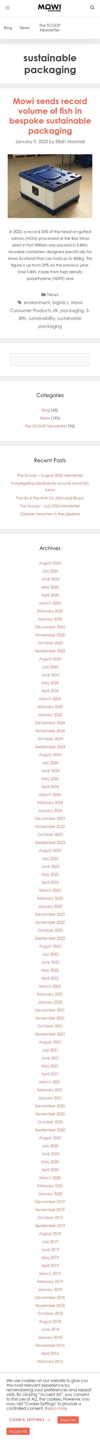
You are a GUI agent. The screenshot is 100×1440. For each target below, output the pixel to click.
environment (37, 302)
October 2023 (50, 834)
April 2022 (50, 978)
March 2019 (50, 1273)
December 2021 (50, 1010)
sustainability (41, 318)
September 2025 (50, 650)
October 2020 (50, 1121)
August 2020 (50, 1137)
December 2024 (50, 722)
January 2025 (50, 714)
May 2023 (50, 874)
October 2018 (50, 1313)
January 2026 (50, 618)
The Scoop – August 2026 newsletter (50, 475)
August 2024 (50, 754)
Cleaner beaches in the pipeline (50, 513)
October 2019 (50, 1217)
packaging (72, 310)
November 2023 (50, 826)
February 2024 (50, 802)
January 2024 (50, 810)
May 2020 (50, 1161)
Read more (56, 1408)
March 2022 (50, 986)
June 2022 (50, 962)
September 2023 (50, 842)
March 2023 (50, 890)
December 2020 (50, 1105)
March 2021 (50, 1081)
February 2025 (50, 706)
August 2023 (50, 850)
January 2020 (50, 1193)
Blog (8, 27)
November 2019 (50, 1209)
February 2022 (50, 994)
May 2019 (50, 1257)
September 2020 (50, 1129)
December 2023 (50, 818)
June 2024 (50, 770)
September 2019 (50, 1225)
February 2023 (50, 898)
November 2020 (50, 1113)
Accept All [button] (18, 1431)
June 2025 (50, 674)
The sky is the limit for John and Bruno (50, 497)
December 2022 (50, 914)
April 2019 (50, 1265)
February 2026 (50, 610)
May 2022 (50, 970)
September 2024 (50, 746)
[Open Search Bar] (92, 7)
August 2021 (50, 1042)
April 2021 (50, 1074)
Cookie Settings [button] (27, 1420)
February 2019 (50, 1281)
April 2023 (50, 882)
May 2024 (50, 778)
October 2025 (50, 642)
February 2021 (50, 1089)
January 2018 (50, 1337)
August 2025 (50, 658)
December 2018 (50, 1297)
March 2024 (50, 794)
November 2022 (50, 922)
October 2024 (50, 738)
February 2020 (50, 1185)
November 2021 (50, 1018)
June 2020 (50, 1153)
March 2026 (50, 603)
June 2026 (50, 579)
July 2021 (50, 1050)
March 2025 (50, 698)
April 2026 (50, 595)
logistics (60, 302)
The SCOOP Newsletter (50, 27)
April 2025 (50, 690)
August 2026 (50, 563)
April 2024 (50, 786)
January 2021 (50, 1097)
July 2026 (50, 571)
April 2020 (50, 1169)
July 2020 (50, 1145)
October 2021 (50, 1026)
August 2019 (50, 1233)
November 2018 (50, 1305)
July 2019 (50, 1241)
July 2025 (50, 666)
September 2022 (50, 938)
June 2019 (50, 1249)
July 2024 (50, 762)
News (25, 27)
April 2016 (50, 1353)
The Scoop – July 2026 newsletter (50, 505)
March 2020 (50, 1177)
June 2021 (50, 1058)
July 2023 (50, 858)
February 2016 (50, 1361)
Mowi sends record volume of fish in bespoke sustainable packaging (50, 115)
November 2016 (50, 1345)
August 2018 (50, 1321)
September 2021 (50, 1034)
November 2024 (50, 730)
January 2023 (50, 906)
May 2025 (50, 682)
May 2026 (50, 587)
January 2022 (50, 1002)
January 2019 (50, 1289)
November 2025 (50, 634)
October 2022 (50, 930)
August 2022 (50, 946)
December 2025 (50, 626)
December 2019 (50, 1201)
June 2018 (50, 1329)
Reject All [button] (68, 1420)
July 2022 (50, 954)
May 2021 (50, 1066)
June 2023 (50, 866)
